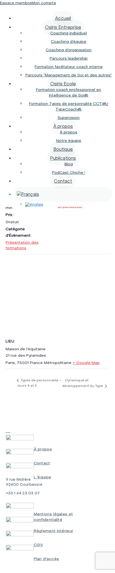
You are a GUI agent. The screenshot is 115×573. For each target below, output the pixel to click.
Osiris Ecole (63, 84)
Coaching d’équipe (68, 41)
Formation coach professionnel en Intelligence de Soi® (68, 92)
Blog (68, 164)
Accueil (63, 18)
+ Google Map (86, 362)
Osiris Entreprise (63, 27)
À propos (63, 126)
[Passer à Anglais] (68, 204)
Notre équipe (68, 140)
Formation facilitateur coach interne (69, 66)
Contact (63, 181)
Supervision (69, 117)
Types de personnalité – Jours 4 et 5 (39, 383)
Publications (63, 158)
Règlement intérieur (53, 531)
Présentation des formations (22, 245)
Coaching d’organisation (69, 50)
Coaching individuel (68, 33)
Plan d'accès (46, 559)
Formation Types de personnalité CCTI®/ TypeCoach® (68, 106)
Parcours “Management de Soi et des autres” (68, 75)
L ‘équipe (42, 477)
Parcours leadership (69, 58)
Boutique (63, 149)
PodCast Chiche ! (68, 172)
